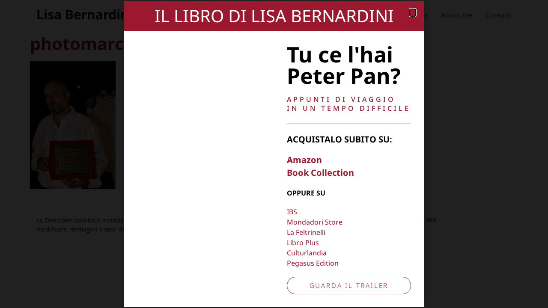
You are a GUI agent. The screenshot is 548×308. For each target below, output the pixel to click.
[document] (274, 154)
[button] (412, 12)
